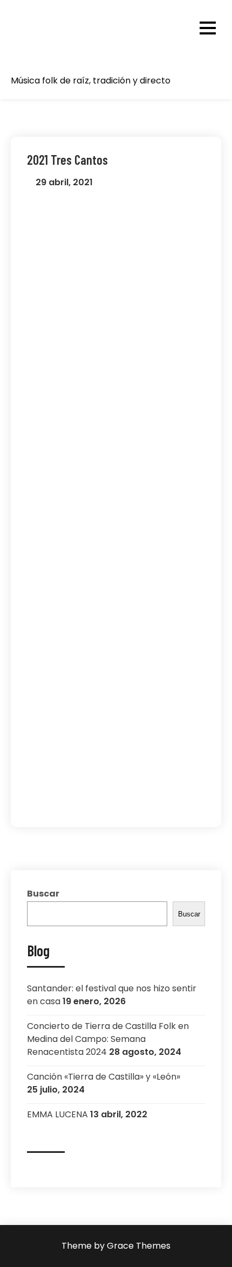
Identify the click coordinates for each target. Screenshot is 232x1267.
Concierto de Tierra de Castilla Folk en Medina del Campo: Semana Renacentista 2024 (108, 1039)
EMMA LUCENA (57, 1114)
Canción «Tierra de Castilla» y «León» (103, 1076)
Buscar (43, 893)
